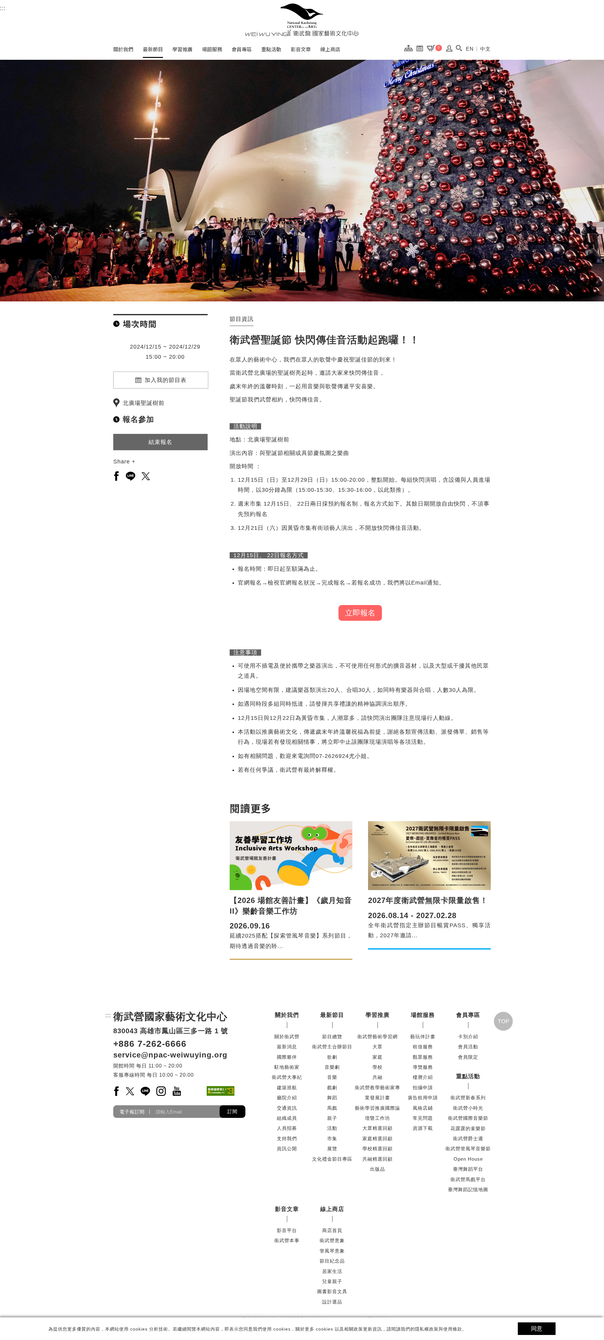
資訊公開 (287, 1148)
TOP (503, 1021)
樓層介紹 (423, 1077)
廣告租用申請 (423, 1097)
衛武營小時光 (468, 1108)
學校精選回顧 (377, 1148)
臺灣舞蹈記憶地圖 (468, 1189)
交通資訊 (287, 1108)
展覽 (332, 1148)
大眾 (377, 1046)
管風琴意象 (332, 1250)
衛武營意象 (332, 1240)
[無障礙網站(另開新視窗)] (220, 1091)
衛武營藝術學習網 (377, 1036)
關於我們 (123, 49)
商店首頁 (332, 1230)
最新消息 (287, 1046)
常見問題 (423, 1118)
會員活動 (468, 1046)
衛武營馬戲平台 (468, 1179)
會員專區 (242, 49)
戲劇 (332, 1087)
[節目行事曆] (421, 48)
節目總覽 (332, 1036)
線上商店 (330, 49)
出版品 (377, 1169)
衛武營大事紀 (287, 1077)
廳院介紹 (287, 1097)
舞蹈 (332, 1097)
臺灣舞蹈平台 (468, 1169)
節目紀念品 (332, 1261)
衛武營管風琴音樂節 (468, 1148)
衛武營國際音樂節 (468, 1118)
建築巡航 (287, 1087)
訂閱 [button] (232, 1111)
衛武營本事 (286, 1240)
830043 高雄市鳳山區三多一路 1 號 (170, 1031)
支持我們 (287, 1138)
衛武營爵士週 (468, 1138)
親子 (332, 1118)
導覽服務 (423, 1067)
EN (470, 49)
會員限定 (468, 1057)
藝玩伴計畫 (422, 1036)
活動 (332, 1128)
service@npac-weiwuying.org (170, 1055)
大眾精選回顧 (377, 1128)
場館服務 (212, 49)
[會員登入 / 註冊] (449, 50)
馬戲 (332, 1108)
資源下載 (423, 1128)
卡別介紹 (468, 1036)
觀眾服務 (423, 1057)
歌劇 (332, 1057)
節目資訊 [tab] (242, 319)
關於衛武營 (286, 1036)
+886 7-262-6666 (150, 1044)
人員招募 (287, 1128)
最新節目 (153, 49)
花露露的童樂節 (468, 1128)
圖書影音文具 (332, 1291)
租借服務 (423, 1046)
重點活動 (271, 49)
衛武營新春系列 (468, 1097)
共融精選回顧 (377, 1159)
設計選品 (332, 1301)
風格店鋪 (423, 1108)
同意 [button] (536, 1329)
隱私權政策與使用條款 (438, 1329)
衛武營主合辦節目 (332, 1046)
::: (3, 8)
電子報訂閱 (132, 1111)
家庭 (377, 1057)
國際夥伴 (287, 1057)
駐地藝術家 (286, 1067)
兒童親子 (332, 1281)
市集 (332, 1138)
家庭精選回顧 (377, 1138)
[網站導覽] (410, 48)
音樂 (332, 1077)
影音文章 (301, 49)
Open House (468, 1159)
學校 (377, 1067)
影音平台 (287, 1230)
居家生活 (332, 1271)
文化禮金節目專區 (332, 1159)
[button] (459, 48)
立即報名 (360, 612)
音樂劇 (332, 1067)
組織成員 (287, 1118)
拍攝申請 (423, 1087)
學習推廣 (182, 49)
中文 (485, 49)
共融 (377, 1077)
